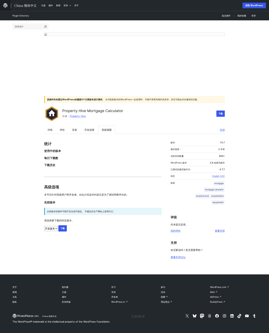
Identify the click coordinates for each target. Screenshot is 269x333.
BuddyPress (217, 302)
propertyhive (217, 196)
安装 (74, 129)
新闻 (14, 292)
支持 (222, 129)
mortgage (219, 183)
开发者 (114, 297)
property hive (202, 196)
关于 (14, 287)
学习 (113, 287)
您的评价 (176, 230)
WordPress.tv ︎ (119, 302)
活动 (163, 292)
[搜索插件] (45, 26)
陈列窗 (65, 287)
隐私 (14, 302)
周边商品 (166, 302)
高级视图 (107, 129)
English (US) (218, 176)
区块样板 (66, 302)
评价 (62, 129)
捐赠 (164, 297)
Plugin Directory (20, 15)
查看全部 (220, 230)
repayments (218, 202)
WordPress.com (219, 287)
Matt (213, 292)
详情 (49, 129)
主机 (14, 297)
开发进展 (89, 129)
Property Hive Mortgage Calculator (92, 111)
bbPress (215, 297)
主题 (64, 292)
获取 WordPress (254, 5)
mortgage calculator (214, 189)
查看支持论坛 (178, 257)
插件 (64, 297)
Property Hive (78, 116)
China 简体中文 (49, 316)
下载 (220, 113)
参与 (163, 287)
